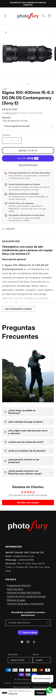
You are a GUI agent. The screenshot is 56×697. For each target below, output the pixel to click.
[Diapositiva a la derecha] (34, 84)
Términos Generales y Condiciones (25, 603)
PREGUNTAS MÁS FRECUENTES (24, 592)
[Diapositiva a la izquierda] (22, 84)
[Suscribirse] (47, 622)
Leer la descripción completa (18, 309)
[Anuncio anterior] (5, 4)
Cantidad (6, 135)
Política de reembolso (22, 683)
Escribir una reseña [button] (28, 502)
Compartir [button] (10, 229)
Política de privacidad (42, 683)
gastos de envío (11, 113)
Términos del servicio (21, 687)
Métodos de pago (16, 600)
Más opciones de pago (28, 165)
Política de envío (39, 687)
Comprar (40, 693)
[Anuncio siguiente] (51, 4)
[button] (5, 16)
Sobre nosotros (15, 589)
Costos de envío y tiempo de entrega (26, 596)
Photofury (26, 679)
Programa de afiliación (19, 585)
